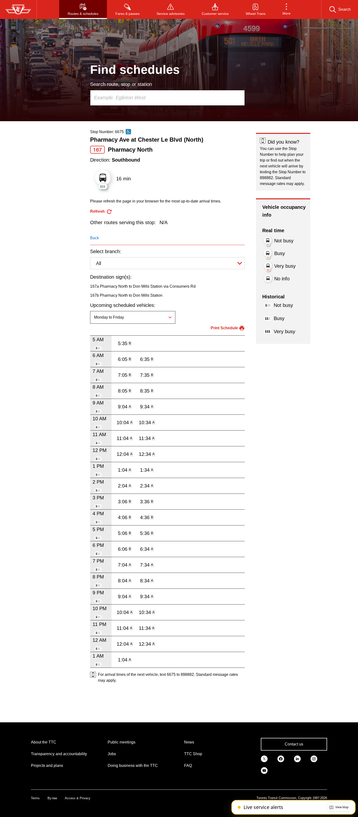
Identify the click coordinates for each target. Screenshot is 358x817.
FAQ (188, 765)
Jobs (112, 754)
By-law (52, 798)
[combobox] (167, 98)
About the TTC (43, 742)
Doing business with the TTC (133, 765)
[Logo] (18, 9)
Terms (35, 798)
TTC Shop (193, 754)
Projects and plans (47, 765)
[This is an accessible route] (128, 131)
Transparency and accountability (59, 754)
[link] (264, 758)
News (189, 742)
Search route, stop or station (121, 84)
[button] (286, 9)
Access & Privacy (77, 798)
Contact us (294, 744)
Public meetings (121, 742)
